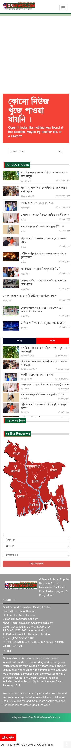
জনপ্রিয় (52, 341)
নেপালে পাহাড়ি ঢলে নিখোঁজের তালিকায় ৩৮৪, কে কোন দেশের (43, 282)
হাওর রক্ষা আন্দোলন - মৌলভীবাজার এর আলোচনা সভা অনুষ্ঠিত (44, 189)
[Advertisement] (35, 55)
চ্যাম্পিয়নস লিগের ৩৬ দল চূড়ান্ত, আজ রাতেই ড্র (43, 323)
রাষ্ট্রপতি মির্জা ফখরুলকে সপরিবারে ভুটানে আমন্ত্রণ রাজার (43, 240)
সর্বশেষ (19, 341)
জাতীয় (23, 219)
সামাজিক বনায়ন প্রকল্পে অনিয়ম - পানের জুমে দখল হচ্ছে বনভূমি (44, 174)
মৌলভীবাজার (26, 181)
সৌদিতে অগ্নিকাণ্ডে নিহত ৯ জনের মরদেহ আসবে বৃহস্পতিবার (43, 255)
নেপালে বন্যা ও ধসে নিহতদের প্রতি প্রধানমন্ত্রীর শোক (45, 215)
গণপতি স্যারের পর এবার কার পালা (37, 203)
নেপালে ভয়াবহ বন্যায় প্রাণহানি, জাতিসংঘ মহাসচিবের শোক (29, 296)
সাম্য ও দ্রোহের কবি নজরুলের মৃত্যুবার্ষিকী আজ (42, 226)
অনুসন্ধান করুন (36, 563)
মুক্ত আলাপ (25, 208)
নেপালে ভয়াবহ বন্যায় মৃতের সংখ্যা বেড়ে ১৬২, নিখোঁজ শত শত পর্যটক (42, 309)
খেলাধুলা (24, 328)
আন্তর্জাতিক (25, 274)
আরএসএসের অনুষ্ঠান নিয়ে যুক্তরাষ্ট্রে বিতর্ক (40, 269)
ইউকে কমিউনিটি (27, 196)
